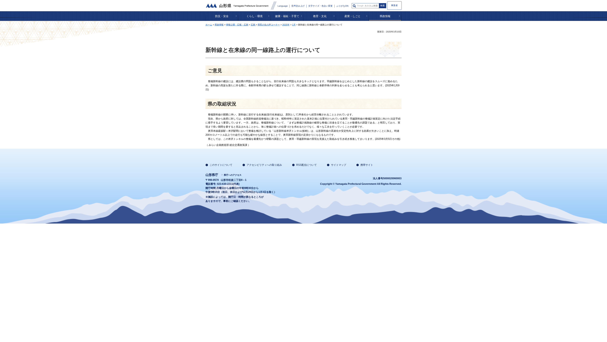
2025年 (286, 24)
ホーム (208, 24)
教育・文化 (320, 16)
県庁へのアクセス (233, 175)
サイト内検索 (354, 5)
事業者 (394, 5)
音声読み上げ (298, 6)
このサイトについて (221, 165)
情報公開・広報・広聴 (237, 24)
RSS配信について (306, 165)
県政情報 (385, 16)
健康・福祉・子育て (287, 16)
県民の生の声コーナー (269, 24)
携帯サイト (366, 165)
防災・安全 (222, 16)
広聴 (253, 24)
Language (283, 6)
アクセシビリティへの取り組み (264, 165)
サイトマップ (338, 165)
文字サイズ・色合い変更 (320, 6)
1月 (294, 24)
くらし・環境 (254, 16)
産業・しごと (352, 16)
